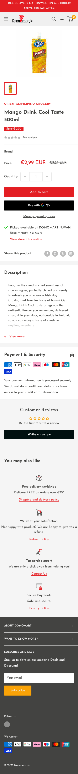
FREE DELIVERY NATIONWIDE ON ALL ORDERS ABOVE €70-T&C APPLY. (39, 6)
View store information (26, 239)
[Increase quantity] (47, 176)
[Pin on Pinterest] (55, 254)
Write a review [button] (39, 434)
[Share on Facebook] (47, 254)
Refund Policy (39, 539)
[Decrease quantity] (25, 176)
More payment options (39, 216)
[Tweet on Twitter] (63, 254)
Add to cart (39, 192)
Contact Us (39, 573)
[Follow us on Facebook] (7, 724)
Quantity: (11, 176)
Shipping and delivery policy (39, 499)
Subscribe (17, 690)
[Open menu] (6, 18)
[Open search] (54, 19)
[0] (70, 18)
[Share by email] (71, 254)
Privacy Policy (39, 608)
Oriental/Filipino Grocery (27, 104)
